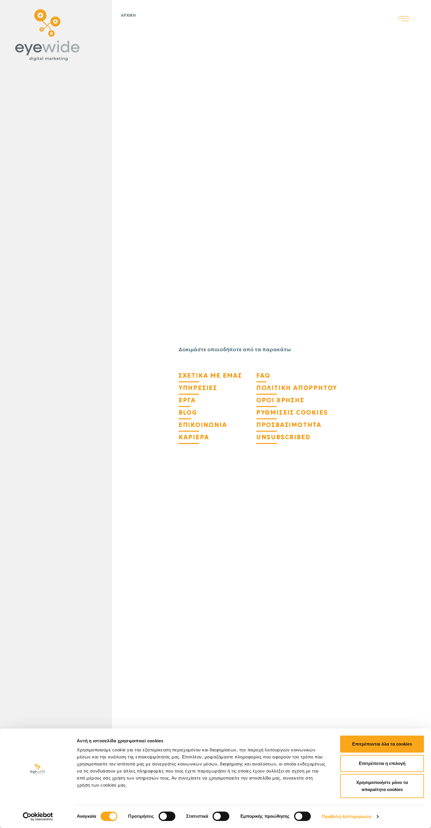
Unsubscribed (283, 437)
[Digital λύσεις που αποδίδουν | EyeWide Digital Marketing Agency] (54, 35)
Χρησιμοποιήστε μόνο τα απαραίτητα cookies (382, 786)
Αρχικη (128, 15)
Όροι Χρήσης (280, 400)
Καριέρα (194, 437)
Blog (188, 412)
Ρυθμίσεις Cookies (292, 412)
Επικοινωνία (203, 425)
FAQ (263, 375)
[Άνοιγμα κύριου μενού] (414, 10)
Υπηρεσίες (198, 388)
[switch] (167, 816)
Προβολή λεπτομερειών (346, 816)
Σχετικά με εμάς (210, 375)
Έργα (187, 400)
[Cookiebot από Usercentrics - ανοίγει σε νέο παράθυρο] (38, 816)
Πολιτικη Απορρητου (296, 388)
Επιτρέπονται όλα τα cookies (382, 743)
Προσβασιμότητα (289, 425)
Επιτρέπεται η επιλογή (382, 763)
